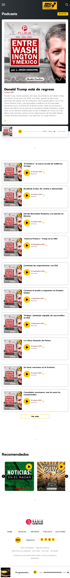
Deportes (35, 531)
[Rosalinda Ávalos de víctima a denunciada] (13, 197)
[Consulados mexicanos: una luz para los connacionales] (13, 400)
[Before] (66, 476)
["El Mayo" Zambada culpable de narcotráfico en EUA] (13, 323)
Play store (36, 551)
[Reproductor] (35, 572)
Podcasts (47, 531)
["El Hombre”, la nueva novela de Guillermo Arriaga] (13, 172)
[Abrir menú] (3, 4)
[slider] (32, 131)
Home (9, 531)
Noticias (22, 531)
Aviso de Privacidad (27, 548)
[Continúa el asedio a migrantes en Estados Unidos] (13, 298)
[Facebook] (41, 539)
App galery (54, 551)
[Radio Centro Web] (53, 539)
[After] (3, 476)
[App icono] (49, 539)
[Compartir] (5, 121)
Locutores (60, 531)
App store (45, 551)
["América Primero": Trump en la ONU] (13, 247)
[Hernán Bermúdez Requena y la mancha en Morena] (13, 222)
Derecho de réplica (43, 548)
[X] (45, 539)
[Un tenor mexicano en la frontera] (13, 375)
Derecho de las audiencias (21, 551)
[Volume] (68, 572)
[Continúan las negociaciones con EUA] (13, 273)
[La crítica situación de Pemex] (13, 348)
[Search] (66, 4)
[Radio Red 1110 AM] (49, 5)
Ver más (35, 416)
